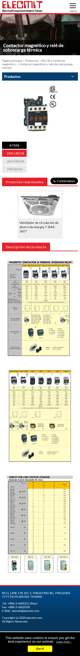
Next (71, 212)
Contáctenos (66, 181)
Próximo (15, 169)
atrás (14, 145)
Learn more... (64, 641)
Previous (9, 212)
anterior (15, 161)
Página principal (12, 60)
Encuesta (15, 153)
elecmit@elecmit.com (25, 610)
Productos (32, 60)
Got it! (40, 648)
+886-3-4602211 (19, 603)
